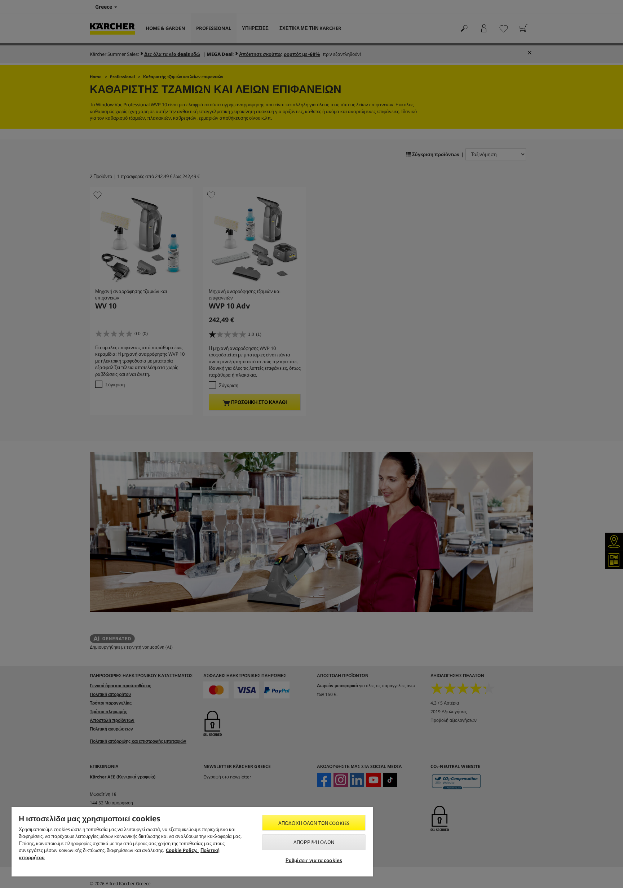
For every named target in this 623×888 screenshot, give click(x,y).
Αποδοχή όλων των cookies (313, 823)
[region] (192, 841)
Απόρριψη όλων (313, 842)
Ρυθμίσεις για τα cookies (314, 860)
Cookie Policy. (182, 850)
